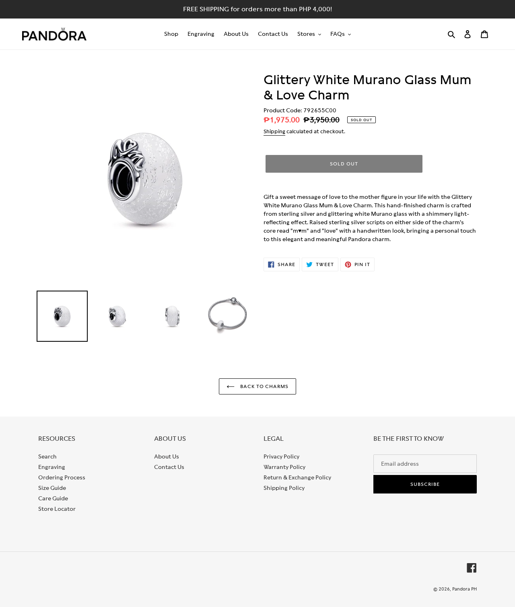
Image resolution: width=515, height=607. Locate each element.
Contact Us (169, 467)
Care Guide (53, 498)
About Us (166, 456)
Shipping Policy (284, 487)
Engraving (51, 467)
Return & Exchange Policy (297, 477)
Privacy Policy (281, 456)
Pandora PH (464, 589)
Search (47, 456)
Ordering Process (61, 477)
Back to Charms (263, 386)
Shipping (274, 131)
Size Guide (52, 487)
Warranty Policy (284, 467)
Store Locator (57, 508)
